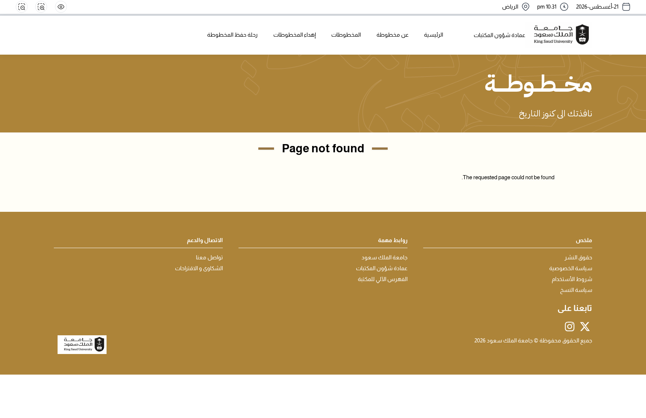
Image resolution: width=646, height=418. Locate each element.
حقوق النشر (578, 257)
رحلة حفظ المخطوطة (232, 35)
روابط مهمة (392, 240)
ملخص (584, 240)
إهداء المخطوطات (294, 35)
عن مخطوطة (392, 35)
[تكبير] (41, 7)
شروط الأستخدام (572, 279)
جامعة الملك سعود (384, 257)
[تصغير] (22, 7)
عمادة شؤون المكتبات (381, 268)
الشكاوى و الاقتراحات (199, 268)
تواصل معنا (209, 257)
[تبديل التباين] (61, 7)
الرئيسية (433, 35)
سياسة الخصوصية (570, 268)
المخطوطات (346, 35)
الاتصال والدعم (205, 240)
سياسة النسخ (576, 290)
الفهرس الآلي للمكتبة (382, 279)
